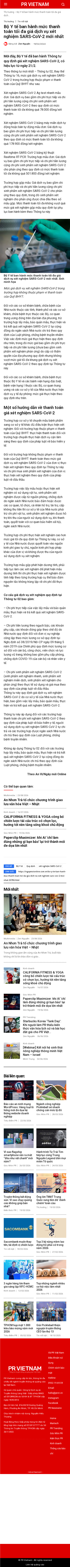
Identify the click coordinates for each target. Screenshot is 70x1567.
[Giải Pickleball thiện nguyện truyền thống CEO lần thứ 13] (51, 1311)
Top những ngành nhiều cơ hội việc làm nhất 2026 (50, 1286)
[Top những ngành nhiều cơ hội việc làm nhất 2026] (51, 1270)
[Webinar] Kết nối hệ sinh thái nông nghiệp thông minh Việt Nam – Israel (43, 1051)
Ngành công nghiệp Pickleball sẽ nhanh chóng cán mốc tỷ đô (49, 1107)
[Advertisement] (35, 1509)
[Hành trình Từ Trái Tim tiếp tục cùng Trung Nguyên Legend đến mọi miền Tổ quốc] (51, 1138)
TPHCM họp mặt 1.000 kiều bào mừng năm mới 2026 (18, 1328)
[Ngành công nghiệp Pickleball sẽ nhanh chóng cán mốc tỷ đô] (51, 1090)
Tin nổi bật (23, 21)
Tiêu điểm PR (10, 1121)
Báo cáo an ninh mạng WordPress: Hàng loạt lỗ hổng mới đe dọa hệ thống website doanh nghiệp (19, 1110)
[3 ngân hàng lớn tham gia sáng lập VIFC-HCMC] (19, 1270)
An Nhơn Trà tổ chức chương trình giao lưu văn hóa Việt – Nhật (33, 802)
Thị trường (9, 12)
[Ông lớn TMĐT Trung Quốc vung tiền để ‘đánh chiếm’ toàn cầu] (51, 1183)
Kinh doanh (9, 812)
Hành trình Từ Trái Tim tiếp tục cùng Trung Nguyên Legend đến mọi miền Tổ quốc (51, 1156)
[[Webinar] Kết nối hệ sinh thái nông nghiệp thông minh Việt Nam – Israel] (12, 1051)
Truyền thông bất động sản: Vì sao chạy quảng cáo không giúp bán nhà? (18, 1201)
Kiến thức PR (10, 1210)
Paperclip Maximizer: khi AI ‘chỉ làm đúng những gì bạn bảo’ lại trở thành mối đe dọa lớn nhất (34, 841)
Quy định (31, 866)
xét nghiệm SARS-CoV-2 (50, 866)
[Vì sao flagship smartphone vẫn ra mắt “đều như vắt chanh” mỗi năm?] (19, 1138)
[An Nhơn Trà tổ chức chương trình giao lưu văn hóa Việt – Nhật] (35, 914)
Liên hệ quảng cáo (35, 1564)
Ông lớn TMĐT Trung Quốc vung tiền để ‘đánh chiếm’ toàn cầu (51, 1200)
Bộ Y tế (19, 866)
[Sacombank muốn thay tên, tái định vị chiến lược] (19, 1228)
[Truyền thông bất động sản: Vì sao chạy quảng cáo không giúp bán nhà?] (19, 1183)
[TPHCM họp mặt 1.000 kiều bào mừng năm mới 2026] (19, 1311)
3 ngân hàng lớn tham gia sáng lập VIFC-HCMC (18, 1285)
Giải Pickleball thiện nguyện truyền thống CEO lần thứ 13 (48, 1328)
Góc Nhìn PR (10, 833)
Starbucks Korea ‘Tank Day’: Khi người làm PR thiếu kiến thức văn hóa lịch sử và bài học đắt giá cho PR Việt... (44, 1026)
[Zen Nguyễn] (6, 44)
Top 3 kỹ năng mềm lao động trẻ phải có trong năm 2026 (50, 1245)
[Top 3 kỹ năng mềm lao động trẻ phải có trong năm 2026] (51, 1228)
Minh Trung (29, 1059)
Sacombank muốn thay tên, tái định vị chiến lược (18, 1243)
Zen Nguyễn (24, 44)
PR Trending (29, 1017)
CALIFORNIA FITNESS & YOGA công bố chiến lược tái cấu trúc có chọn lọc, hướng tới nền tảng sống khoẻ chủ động (34, 821)
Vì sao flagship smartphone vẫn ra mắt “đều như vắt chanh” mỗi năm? (18, 1156)
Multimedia (9, 795)
